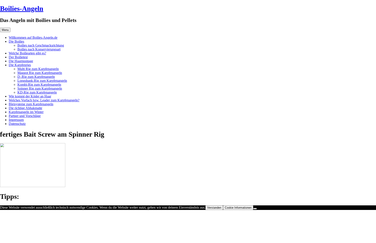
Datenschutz (17, 124)
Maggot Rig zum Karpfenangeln (39, 73)
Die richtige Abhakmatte (25, 108)
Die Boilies (16, 41)
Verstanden (214, 207)
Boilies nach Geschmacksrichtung (40, 45)
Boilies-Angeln (21, 8)
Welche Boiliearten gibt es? (27, 53)
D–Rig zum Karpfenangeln (36, 77)
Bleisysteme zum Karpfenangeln (31, 104)
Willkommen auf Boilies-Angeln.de (33, 37)
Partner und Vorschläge (25, 116)
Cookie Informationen (238, 207)
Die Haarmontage (21, 61)
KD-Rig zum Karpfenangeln (37, 92)
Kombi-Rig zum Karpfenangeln (39, 84)
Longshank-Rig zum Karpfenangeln (42, 80)
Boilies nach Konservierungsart (38, 49)
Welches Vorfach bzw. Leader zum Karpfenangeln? (44, 100)
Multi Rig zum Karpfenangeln (38, 69)
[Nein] (255, 208)
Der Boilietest (18, 57)
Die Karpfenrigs (20, 65)
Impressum (16, 120)
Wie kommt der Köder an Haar (30, 96)
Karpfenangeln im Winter (26, 112)
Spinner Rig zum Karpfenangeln (39, 88)
